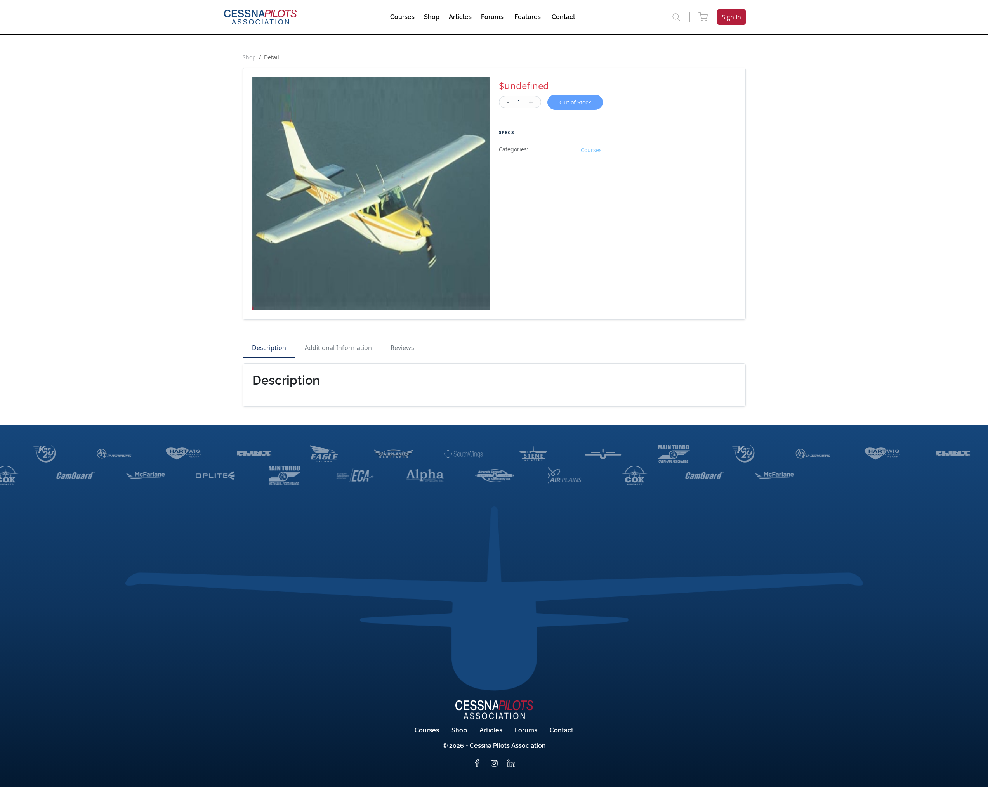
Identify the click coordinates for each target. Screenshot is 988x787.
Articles (490, 730)
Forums (526, 730)
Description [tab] (269, 347)
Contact (561, 730)
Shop (249, 57)
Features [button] (527, 17)
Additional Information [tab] (338, 347)
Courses (427, 730)
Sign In (731, 17)
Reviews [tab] (402, 347)
